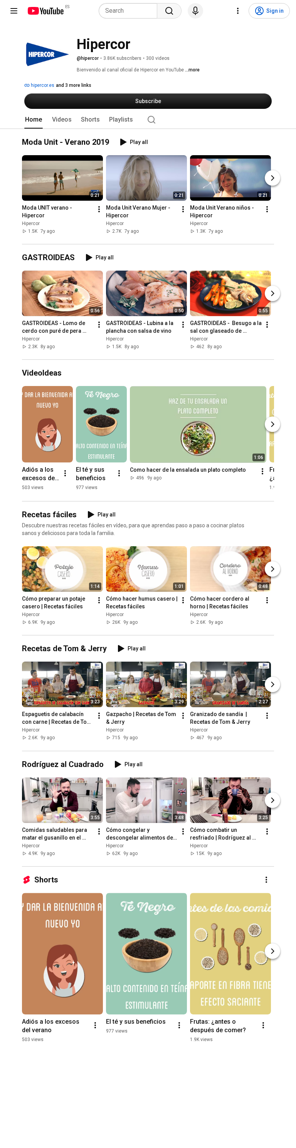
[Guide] (13, 10)
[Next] (272, 178)
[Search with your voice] (195, 11)
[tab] (33, 119)
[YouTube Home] (45, 11)
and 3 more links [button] (73, 85)
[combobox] (130, 10)
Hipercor (31, 223)
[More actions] (99, 209)
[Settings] (237, 10)
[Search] (169, 11)
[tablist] (148, 119)
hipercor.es (42, 85)
